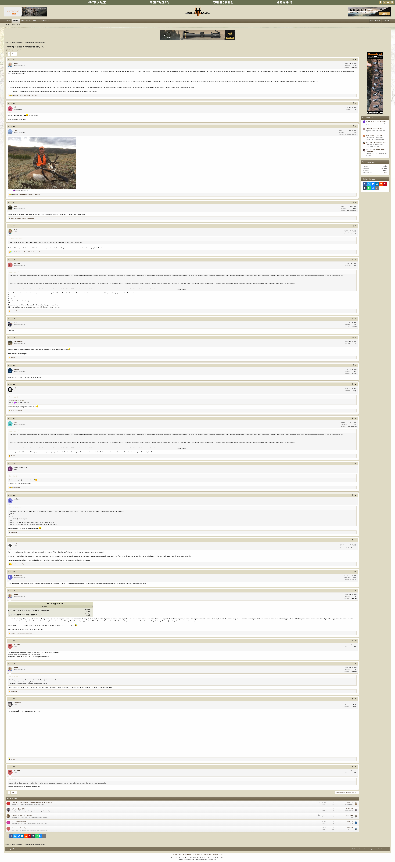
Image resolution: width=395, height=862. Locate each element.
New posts (7, 24)
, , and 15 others (26, 194)
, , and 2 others (27, 252)
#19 (355, 699)
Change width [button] (11, 849)
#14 (355, 540)
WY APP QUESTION (18, 809)
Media (34, 20)
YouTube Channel (217, 854)
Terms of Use (363, 849)
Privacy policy (371, 849)
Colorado (354, 392)
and (15, 311)
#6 (356, 259)
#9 (356, 365)
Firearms (368, 155)
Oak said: (12, 476)
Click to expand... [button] (182, 289)
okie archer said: (14, 508)
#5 (356, 226)
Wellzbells (14, 823)
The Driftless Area (352, 426)
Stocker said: (13, 272)
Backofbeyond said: (15, 239)
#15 (355, 571)
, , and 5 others (21, 633)
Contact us (355, 849)
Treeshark (350, 829)
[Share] (353, 59)
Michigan (354, 373)
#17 (355, 641)
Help (378, 849)
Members (43, 20)
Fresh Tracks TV (197, 854)
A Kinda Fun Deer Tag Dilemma (22, 815)
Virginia (354, 326)
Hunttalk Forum (177, 854)
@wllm (10, 407)
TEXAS (355, 706)
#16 (355, 590)
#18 (355, 663)
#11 (355, 418)
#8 (356, 337)
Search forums (16, 24)
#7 (356, 318)
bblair (385, 172)
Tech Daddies (220, 857)
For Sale (368, 125)
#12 (355, 463)
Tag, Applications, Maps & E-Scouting (34, 804)
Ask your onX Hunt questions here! (376, 142)
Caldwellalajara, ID (352, 210)
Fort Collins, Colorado (351, 134)
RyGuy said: (12, 397)
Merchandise (207, 854)
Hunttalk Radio (187, 854)
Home (8, 20)
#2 (356, 103)
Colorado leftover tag (19, 828)
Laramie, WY (353, 579)
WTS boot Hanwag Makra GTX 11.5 (376, 121)
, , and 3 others (22, 218)
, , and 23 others (25, 95)
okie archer (15, 830)
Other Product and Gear (372, 146)
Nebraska (354, 67)
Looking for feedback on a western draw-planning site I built (32, 803)
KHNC (351, 823)
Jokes (367, 132)
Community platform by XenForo (186, 857)
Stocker (9, 50)
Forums (15, 20)
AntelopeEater (16, 817)
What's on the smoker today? (374, 135)
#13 (355, 495)
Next (13, 53)
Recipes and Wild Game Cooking (375, 139)
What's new (24, 20)
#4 (356, 202)
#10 (355, 384)
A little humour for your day (374, 128)
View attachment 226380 (16, 400)
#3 (356, 126)
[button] (29, 21)
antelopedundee (16, 811)
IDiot (352, 817)
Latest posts (369, 117)
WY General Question (19, 822)
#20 (355, 767)
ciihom (14, 804)
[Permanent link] (41, 711)
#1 (356, 59)
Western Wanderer (351, 548)
